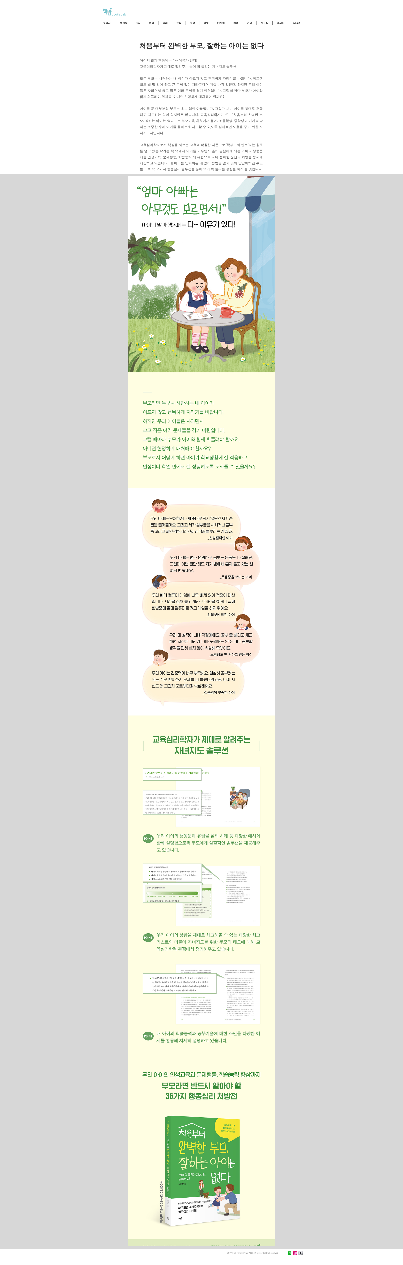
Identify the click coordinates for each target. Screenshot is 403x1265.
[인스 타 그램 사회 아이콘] (295, 1253)
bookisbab (118, 14)
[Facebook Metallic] (300, 1253)
